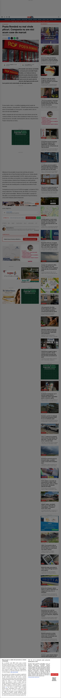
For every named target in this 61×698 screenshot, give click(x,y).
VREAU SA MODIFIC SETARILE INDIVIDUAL (54, 679)
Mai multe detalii (14, 672)
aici (6, 687)
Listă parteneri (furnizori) (33, 677)
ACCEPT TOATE (54, 674)
